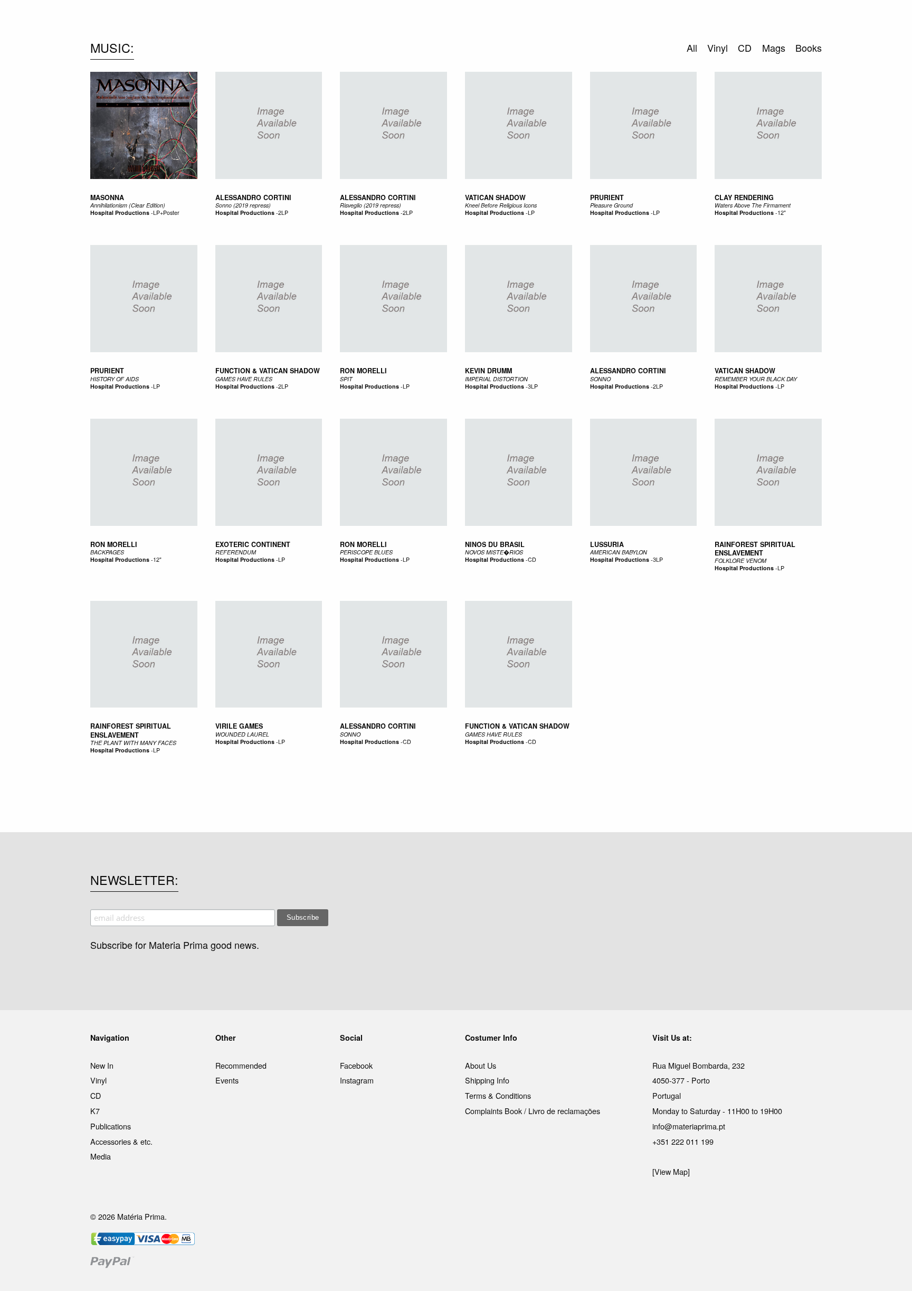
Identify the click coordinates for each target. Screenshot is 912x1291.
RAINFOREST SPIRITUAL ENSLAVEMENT (755, 549)
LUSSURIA (607, 544)
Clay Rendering (744, 197)
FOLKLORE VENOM (740, 560)
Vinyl (98, 1080)
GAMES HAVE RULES (243, 379)
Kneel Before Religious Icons (501, 205)
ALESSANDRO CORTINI (628, 370)
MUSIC (338, 20)
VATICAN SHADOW (745, 370)
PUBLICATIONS (387, 20)
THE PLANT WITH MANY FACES (133, 743)
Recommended (241, 1065)
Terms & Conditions (498, 1095)
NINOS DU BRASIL (495, 544)
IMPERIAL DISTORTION (496, 379)
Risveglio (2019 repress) (370, 205)
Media (100, 1156)
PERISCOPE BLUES (366, 552)
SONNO (600, 379)
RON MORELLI (363, 370)
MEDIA (524, 20)
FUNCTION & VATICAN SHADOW (267, 370)
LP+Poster (166, 212)
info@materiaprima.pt (688, 1126)
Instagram (357, 1080)
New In (101, 1065)
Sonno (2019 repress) (243, 205)
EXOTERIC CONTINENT (252, 544)
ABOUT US (604, 20)
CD (532, 559)
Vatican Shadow (495, 197)
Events (227, 1080)
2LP (283, 212)
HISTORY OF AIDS (114, 379)
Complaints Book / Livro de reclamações (532, 1110)
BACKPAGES (107, 552)
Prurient (607, 197)
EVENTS (560, 20)
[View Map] (671, 1171)
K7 (95, 1110)
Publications (110, 1126)
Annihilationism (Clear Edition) (127, 205)
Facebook (356, 1065)
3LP (533, 386)
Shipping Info (487, 1080)
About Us (480, 1065)
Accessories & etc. (121, 1141)
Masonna (107, 197)
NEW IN (302, 20)
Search (807, 52)
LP (531, 212)
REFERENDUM (235, 552)
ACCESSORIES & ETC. (463, 20)
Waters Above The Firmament (753, 205)
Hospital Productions (119, 212)
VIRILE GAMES (239, 726)
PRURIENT (107, 370)
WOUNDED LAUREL (242, 734)
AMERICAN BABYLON (618, 552)
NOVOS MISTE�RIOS (494, 552)
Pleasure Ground (611, 205)
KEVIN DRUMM (488, 370)
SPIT (346, 379)
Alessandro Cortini (253, 197)
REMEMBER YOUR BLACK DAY (756, 379)
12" (781, 212)
